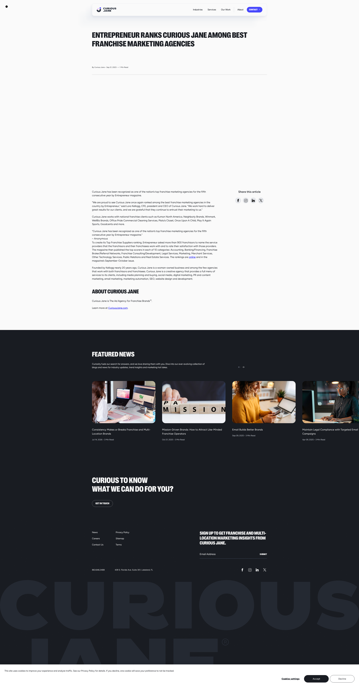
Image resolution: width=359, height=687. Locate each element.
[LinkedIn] (257, 570)
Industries (197, 9)
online (192, 257)
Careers (96, 538)
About (240, 9)
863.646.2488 (98, 570)
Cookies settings (291, 678)
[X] (264, 570)
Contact (253, 9)
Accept (316, 678)
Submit (263, 554)
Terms (119, 544)
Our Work (225, 9)
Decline (342, 678)
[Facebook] (242, 570)
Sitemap (120, 538)
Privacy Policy (122, 532)
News (95, 532)
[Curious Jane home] (106, 9)
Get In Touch (102, 503)
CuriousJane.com (118, 308)
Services (212, 9)
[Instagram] (250, 570)
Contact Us (97, 544)
